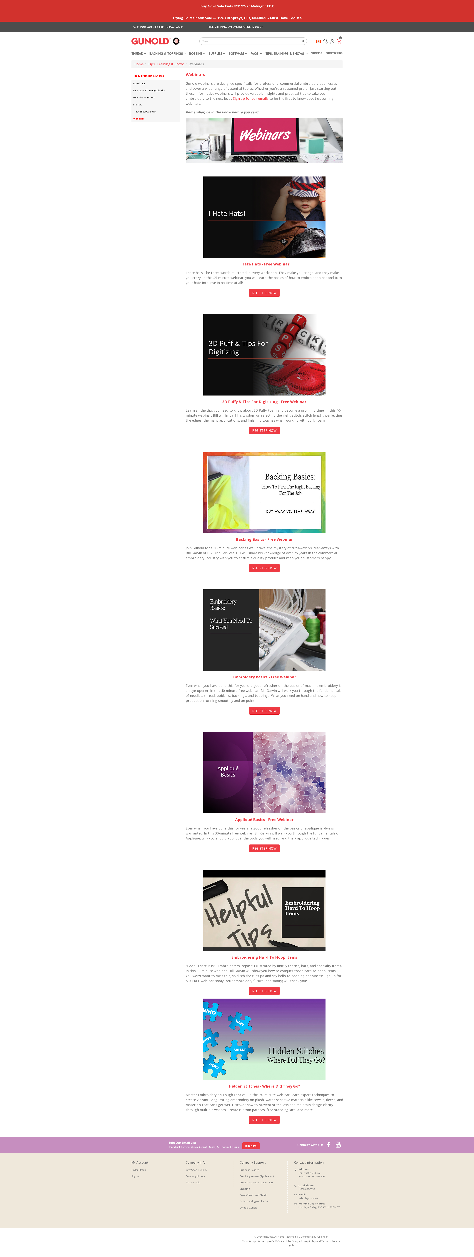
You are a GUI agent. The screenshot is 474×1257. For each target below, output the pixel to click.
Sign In (135, 1176)
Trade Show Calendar (144, 111)
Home (139, 64)
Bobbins (196, 54)
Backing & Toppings (166, 54)
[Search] (303, 41)
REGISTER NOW (264, 293)
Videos (316, 53)
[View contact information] (325, 41)
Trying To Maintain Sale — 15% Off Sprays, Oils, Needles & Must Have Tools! (235, 18)
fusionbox (322, 1236)
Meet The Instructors (144, 97)
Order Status (138, 1170)
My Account (139, 1162)
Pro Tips (137, 104)
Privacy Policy (308, 1241)
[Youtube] (338, 1144)
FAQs (255, 54)
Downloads (139, 83)
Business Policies (249, 1170)
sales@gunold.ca (308, 1198)
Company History (195, 1176)
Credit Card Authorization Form (257, 1182)
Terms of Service (330, 1241)
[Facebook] (328, 1144)
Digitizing (334, 53)
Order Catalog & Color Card (255, 1201)
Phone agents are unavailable (159, 27)
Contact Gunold (248, 1207)
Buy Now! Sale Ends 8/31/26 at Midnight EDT (237, 6)
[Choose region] (318, 41)
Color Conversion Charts (253, 1195)
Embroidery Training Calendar (149, 90)
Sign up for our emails (250, 98)
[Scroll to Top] (467, 1253)
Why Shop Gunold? (196, 1170)
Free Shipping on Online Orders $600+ (235, 26)
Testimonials (193, 1182)
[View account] (332, 41)
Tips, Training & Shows (285, 54)
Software (236, 54)
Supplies (215, 54)
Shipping (245, 1188)
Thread (137, 54)
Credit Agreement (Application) (257, 1176)
